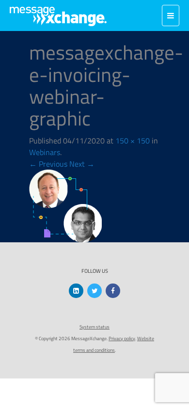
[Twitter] (94, 290)
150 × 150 (132, 140)
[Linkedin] (76, 290)
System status (94, 326)
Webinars (44, 152)
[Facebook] (113, 290)
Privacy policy (122, 338)
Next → (81, 164)
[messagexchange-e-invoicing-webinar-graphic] (65, 205)
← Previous (48, 164)
